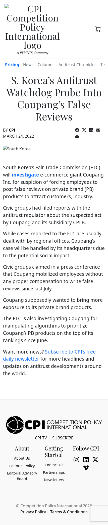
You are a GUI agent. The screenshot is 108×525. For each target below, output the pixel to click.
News (28, 64)
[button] (98, 28)
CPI (12, 130)
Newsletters (54, 479)
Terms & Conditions (69, 512)
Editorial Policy (22, 465)
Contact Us (54, 464)
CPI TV (41, 438)
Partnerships (54, 472)
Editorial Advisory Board (22, 476)
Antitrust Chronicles (77, 64)
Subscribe (62, 438)
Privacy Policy (33, 512)
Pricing (12, 64)
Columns (46, 64)
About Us (22, 458)
